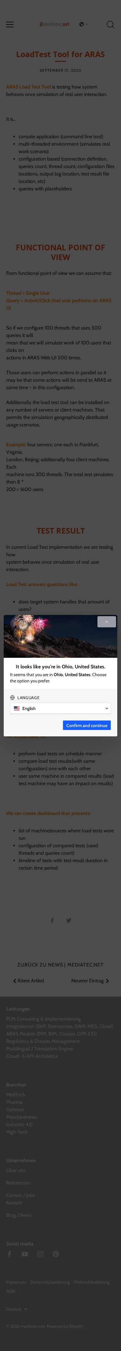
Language (28, 697)
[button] (60, 708)
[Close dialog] (106, 621)
